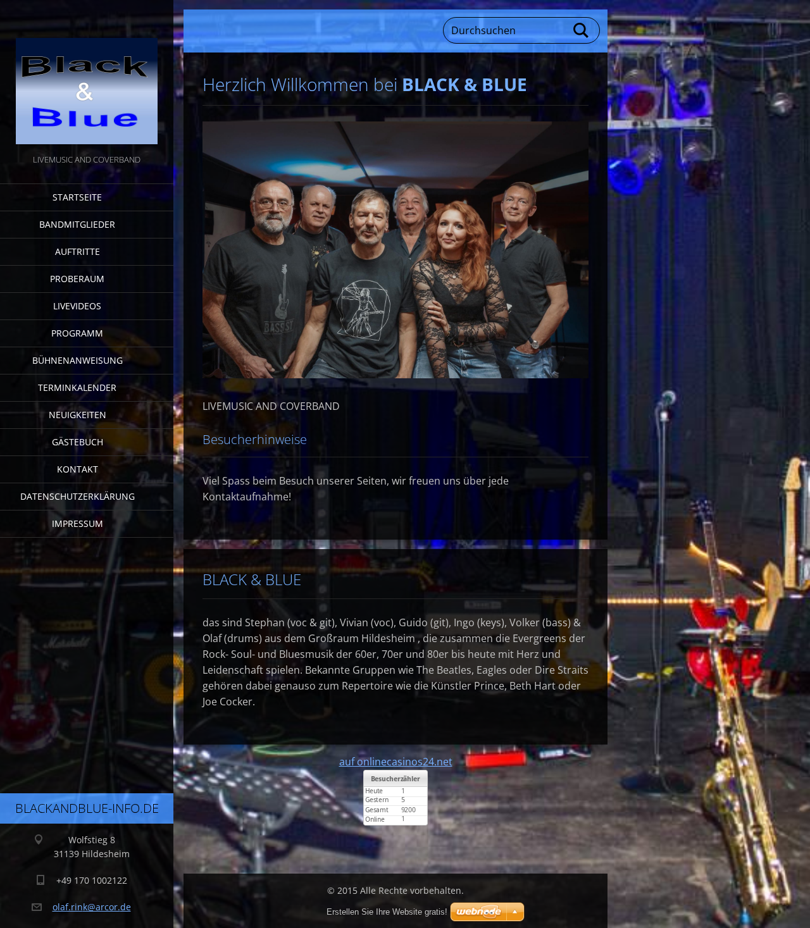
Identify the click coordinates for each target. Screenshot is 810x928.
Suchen (581, 30)
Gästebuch (77, 442)
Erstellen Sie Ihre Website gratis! (387, 912)
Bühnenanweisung (77, 360)
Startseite (77, 197)
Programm (77, 333)
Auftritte (77, 251)
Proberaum (77, 279)
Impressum (77, 523)
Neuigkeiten (77, 415)
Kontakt (77, 469)
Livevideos (77, 306)
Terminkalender (77, 387)
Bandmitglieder (77, 224)
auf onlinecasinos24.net (395, 762)
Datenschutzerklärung (77, 496)
